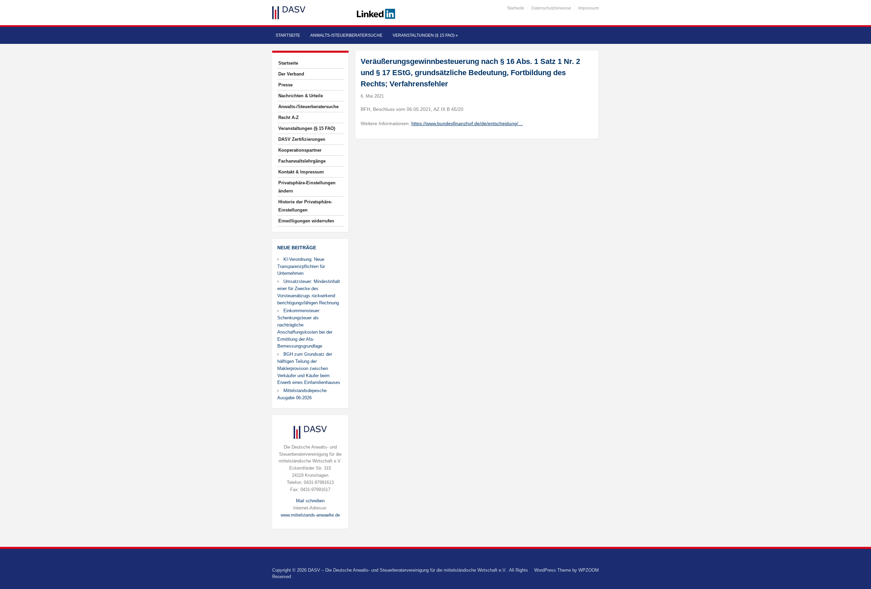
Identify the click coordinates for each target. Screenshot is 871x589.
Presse (285, 84)
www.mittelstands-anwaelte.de (310, 515)
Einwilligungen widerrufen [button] (306, 220)
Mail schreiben (310, 500)
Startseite (515, 8)
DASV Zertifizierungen (301, 139)
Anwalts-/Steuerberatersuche (346, 35)
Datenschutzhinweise (551, 8)
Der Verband (291, 74)
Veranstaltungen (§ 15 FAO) (425, 35)
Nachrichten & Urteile (300, 95)
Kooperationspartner (300, 150)
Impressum (588, 8)
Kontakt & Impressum (301, 171)
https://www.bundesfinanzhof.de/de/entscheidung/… (467, 123)
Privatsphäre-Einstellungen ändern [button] (306, 186)
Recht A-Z (288, 117)
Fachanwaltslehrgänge (302, 161)
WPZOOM (588, 570)
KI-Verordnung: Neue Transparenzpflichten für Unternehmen (301, 266)
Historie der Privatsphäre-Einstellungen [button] (305, 206)
